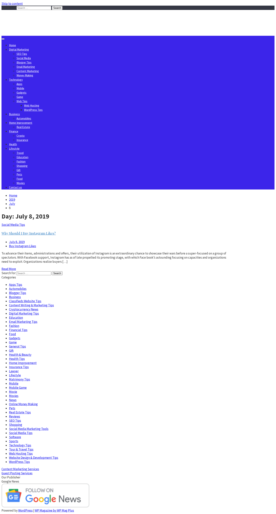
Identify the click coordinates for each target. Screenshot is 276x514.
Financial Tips (18, 330)
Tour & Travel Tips (21, 449)
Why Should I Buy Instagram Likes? (29, 233)
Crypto (21, 135)
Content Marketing (28, 71)
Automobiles (24, 118)
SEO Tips (22, 54)
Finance (13, 131)
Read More (9, 269)
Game (20, 97)
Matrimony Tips (19, 379)
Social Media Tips (13, 225)
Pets (19, 174)
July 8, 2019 (17, 242)
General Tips (17, 346)
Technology (16, 79)
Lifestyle (14, 148)
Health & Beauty (20, 355)
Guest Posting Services (17, 473)
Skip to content (12, 3)
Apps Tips (15, 285)
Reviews (14, 416)
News (13, 400)
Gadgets (21, 92)
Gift (18, 170)
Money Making (25, 75)
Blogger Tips (24, 62)
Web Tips (22, 101)
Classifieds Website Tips (25, 301)
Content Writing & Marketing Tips (31, 305)
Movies (21, 183)
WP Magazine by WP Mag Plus (54, 510)
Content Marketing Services (20, 469)
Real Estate (23, 127)
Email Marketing (26, 67)
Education (22, 157)
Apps (19, 84)
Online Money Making (23, 404)
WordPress (25, 510)
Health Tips (17, 359)
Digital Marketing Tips (24, 313)
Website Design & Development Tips (33, 458)
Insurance (22, 140)
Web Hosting (31, 105)
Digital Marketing (19, 49)
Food (20, 179)
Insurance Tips (19, 367)
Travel (20, 153)
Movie (13, 392)
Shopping (22, 166)
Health (13, 144)
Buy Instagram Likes (22, 246)
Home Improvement (20, 123)
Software (15, 437)
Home (12, 45)
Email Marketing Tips (23, 322)
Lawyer (14, 371)
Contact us (15, 187)
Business (14, 114)
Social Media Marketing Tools (28, 429)
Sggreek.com (29, 17)
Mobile (20, 88)
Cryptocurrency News (23, 309)
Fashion (21, 161)
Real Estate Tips (20, 412)
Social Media (24, 58)
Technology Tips (20, 445)
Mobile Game (18, 388)
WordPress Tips (33, 110)
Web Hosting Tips (21, 453)
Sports (13, 441)
